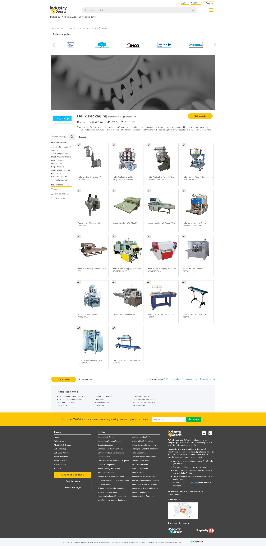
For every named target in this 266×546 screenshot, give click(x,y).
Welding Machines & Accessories (144, 484)
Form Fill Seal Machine (103, 396)
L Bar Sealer (99, 399)
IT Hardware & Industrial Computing (111, 488)
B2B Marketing (60, 449)
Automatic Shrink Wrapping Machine (71, 396)
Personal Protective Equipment (144, 457)
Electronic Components (107, 465)
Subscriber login (73, 487)
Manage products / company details (181, 379)
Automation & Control (106, 437)
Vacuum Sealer (57, 150)
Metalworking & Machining (142, 441)
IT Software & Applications (108, 492)
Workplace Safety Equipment (143, 496)
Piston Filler (99, 405)
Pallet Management (139, 453)
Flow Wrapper (62, 405)
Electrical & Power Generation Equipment (113, 461)
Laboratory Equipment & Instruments (112, 496)
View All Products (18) (59, 180)
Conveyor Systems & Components (111, 453)
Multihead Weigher (102, 402)
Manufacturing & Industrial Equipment (112, 500)
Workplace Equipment (140, 492)
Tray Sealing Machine (59, 153)
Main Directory (57, 28)
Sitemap (57, 468)
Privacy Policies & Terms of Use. (110, 542)
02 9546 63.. (97, 122)
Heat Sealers (56, 173)
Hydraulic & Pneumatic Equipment (111, 476)
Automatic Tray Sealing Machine (69, 399)
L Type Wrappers (57, 167)
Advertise (209, 3)
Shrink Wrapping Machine (61, 157)
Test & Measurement (140, 465)
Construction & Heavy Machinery (110, 449)
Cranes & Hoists (104, 457)
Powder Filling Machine (142, 396)
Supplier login (73, 481)
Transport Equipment (140, 468)
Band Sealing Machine (60, 177)
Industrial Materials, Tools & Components (113, 480)
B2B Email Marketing (62, 453)
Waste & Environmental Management (146, 480)
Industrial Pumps (104, 484)
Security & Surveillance (140, 461)
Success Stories (60, 465)
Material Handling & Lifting (142, 437)
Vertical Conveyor (140, 405)
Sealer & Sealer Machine (60, 170)
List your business (72, 474)
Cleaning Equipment (105, 445)
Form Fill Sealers (57, 160)
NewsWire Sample (61, 457)
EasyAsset (194, 483)
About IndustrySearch (62, 445)
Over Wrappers (57, 163)
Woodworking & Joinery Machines (145, 488)
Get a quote (200, 116)
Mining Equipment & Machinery (144, 445)
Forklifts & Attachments (107, 472)
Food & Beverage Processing (109, 468)
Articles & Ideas (60, 441)
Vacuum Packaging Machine (144, 402)
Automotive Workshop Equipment (110, 441)
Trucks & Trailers (138, 472)
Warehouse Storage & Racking (143, 476)
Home (56, 437)
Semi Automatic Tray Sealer (143, 399)
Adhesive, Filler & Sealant (61, 147)
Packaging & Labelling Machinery (78, 28)
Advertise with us (60, 461)
